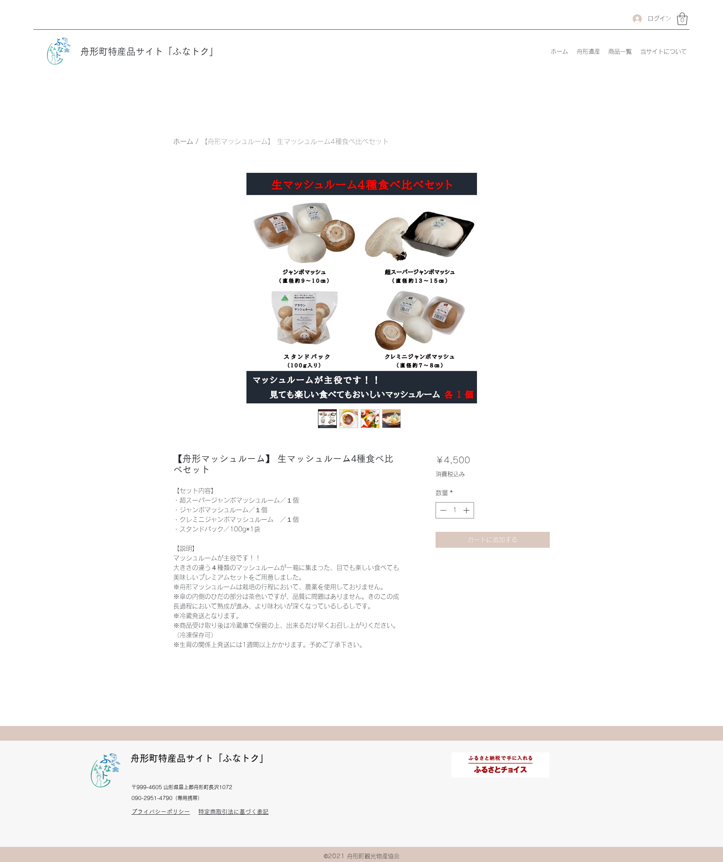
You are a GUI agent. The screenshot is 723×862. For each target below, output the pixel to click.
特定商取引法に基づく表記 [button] (233, 812)
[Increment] (467, 510)
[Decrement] (442, 510)
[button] (682, 19)
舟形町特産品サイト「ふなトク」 (149, 51)
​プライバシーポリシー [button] (160, 812)
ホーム (183, 141)
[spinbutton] (454, 510)
